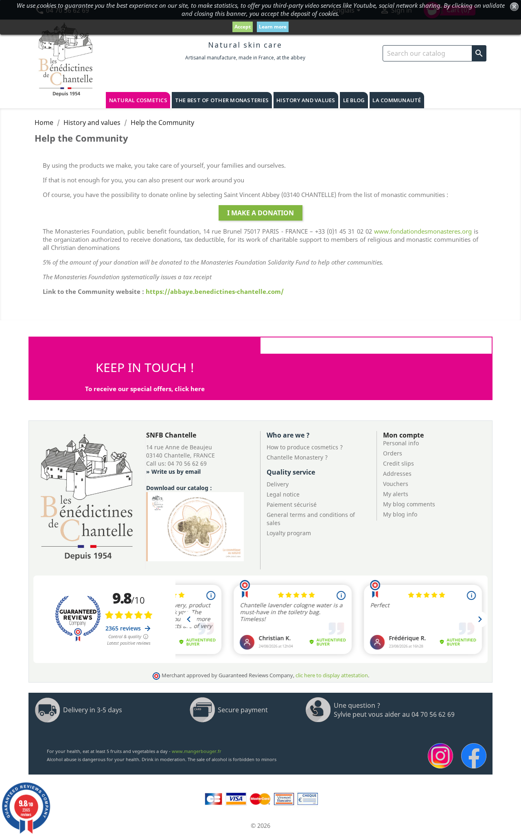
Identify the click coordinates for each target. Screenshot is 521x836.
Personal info (401, 443)
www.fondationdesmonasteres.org (423, 231)
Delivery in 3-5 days (92, 709)
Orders (392, 453)
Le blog (354, 100)
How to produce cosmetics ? (305, 447)
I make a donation (260, 212)
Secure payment (243, 709)
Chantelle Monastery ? (297, 457)
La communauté (396, 100)
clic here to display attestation (332, 675)
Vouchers (395, 484)
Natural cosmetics (138, 100)
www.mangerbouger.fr (196, 751)
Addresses (397, 473)
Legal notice (283, 494)
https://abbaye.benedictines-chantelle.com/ (215, 291)
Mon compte (403, 435)
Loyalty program (289, 533)
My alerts (395, 494)
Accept (242, 26)
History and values (305, 100)
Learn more (273, 26)
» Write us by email (173, 471)
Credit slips (398, 463)
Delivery (278, 484)
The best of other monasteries (222, 100)
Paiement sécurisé (292, 504)
